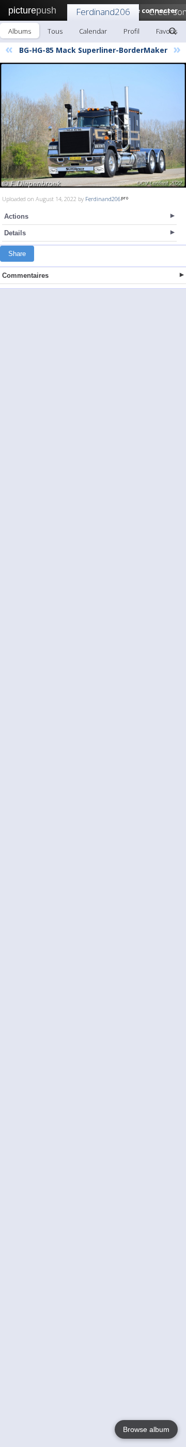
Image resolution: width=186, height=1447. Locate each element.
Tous (55, 31)
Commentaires (25, 275)
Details (15, 233)
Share (17, 254)
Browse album (146, 1429)
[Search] (172, 31)
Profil (131, 31)
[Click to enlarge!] (93, 125)
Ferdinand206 (103, 12)
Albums (19, 31)
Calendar (93, 31)
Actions (16, 216)
